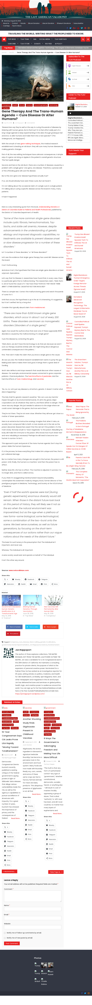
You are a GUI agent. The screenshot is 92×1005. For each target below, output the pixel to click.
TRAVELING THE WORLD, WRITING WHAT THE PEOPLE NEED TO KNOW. (46, 33)
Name (7, 905)
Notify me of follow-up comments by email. (24, 933)
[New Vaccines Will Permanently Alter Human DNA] (53, 600)
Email (6, 914)
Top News (12, 39)
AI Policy (58, 44)
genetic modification (47, 642)
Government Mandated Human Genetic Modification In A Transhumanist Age (11, 610)
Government (7, 722)
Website (7, 924)
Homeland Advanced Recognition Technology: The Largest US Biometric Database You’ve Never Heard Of (82, 305)
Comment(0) (31, 123)
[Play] (70, 113)
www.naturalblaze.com (19, 570)
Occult (22, 105)
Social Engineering (40, 105)
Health (15, 105)
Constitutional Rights (10, 718)
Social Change (8, 725)
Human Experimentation (20, 645)
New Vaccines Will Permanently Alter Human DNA (51, 609)
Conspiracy (6, 105)
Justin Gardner (27, 745)
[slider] (72, 136)
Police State (55, 728)
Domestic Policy (8, 712)
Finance (47, 725)
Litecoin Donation (48, 23)
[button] (83, 39)
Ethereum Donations (64, 23)
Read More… (16, 818)
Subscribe (12, 44)
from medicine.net (37, 307)
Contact (15, 23)
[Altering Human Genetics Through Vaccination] (32, 600)
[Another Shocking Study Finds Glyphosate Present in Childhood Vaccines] (33, 707)
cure (20, 642)
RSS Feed (48, 44)
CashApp (6, 26)
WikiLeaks (14, 728)
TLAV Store (25, 44)
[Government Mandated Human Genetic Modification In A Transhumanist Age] (11, 600)
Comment (9, 889)
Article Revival (49, 715)
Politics (15, 722)
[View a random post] (88, 39)
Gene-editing (34, 642)
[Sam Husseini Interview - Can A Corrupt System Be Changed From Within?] (50, 973)
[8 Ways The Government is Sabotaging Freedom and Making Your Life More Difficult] (54, 707)
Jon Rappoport (19, 123)
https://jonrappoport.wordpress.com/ (30, 694)
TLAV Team (25, 39)
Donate (23, 23)
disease (26, 642)
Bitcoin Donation (34, 23)
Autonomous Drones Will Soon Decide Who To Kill (11, 871)
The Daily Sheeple (49, 764)
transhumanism (53, 645)
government (6, 645)
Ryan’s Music (17, 26)
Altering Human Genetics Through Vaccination (30, 609)
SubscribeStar (78, 23)
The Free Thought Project (9, 758)
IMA (35, 39)
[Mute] (70, 131)
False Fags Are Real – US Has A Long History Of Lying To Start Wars (57, 872)
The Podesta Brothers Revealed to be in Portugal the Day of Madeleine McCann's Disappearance (78, 426)
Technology (53, 105)
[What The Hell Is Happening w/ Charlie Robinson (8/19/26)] (44, 982)
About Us (6, 23)
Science (29, 105)
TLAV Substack (61, 39)
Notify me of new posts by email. (20, 938)
